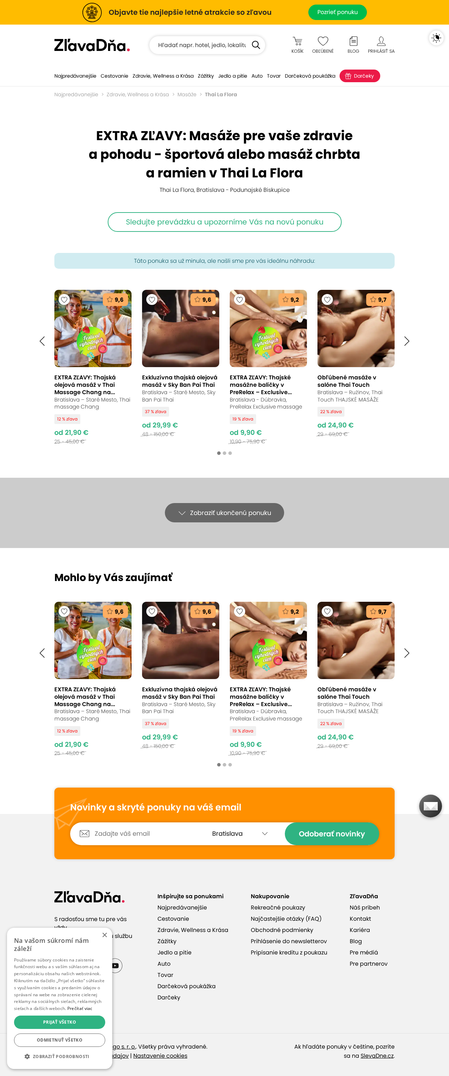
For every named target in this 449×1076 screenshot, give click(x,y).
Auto (257, 75)
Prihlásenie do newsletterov (289, 941)
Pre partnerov (369, 964)
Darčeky (364, 75)
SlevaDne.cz (377, 1056)
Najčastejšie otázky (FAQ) (286, 919)
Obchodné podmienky (282, 930)
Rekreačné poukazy (278, 908)
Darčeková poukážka (310, 75)
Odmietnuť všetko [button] (59, 1040)
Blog (356, 941)
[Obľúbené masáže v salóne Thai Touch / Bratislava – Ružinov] (356, 367)
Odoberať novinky (332, 834)
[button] (42, 341)
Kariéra (360, 930)
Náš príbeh (365, 908)
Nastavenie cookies (160, 1056)
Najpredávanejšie (75, 75)
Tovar (274, 75)
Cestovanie (114, 75)
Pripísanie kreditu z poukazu (289, 952)
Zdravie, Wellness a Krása (163, 75)
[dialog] (59, 998)
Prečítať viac (80, 1008)
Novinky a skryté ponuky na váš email (155, 808)
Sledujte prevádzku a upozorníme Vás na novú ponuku (224, 222)
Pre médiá (364, 952)
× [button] (104, 935)
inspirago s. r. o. (115, 1047)
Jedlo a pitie (232, 75)
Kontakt (360, 919)
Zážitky (206, 75)
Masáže (186, 94)
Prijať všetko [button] (59, 1022)
